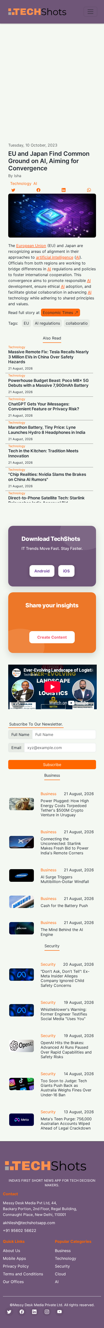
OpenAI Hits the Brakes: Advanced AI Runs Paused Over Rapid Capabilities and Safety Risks (66, 1049)
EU (26, 323)
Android (42, 571)
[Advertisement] (52, 78)
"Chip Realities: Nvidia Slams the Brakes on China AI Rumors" (47, 477)
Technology (20, 183)
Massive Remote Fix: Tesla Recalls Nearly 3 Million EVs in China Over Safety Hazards (48, 356)
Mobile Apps (14, 1258)
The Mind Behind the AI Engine (62, 932)
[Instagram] (47, 1311)
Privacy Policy (16, 1266)
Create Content (52, 637)
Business (48, 793)
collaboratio (77, 323)
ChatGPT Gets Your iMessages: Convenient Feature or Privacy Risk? (43, 406)
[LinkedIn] (64, 190)
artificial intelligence (54, 257)
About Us (11, 1250)
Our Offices (13, 1281)
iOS (66, 571)
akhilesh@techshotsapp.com (29, 1222)
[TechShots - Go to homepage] (37, 12)
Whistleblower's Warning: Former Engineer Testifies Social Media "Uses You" (64, 1014)
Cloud (60, 1273)
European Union (31, 245)
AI (35, 183)
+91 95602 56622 (19, 1230)
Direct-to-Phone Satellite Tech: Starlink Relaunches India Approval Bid (46, 500)
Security (48, 964)
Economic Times (58, 312)
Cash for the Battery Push (64, 905)
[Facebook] (38, 190)
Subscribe (52, 764)
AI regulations (47, 323)
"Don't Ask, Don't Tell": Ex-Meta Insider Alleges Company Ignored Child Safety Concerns (65, 978)
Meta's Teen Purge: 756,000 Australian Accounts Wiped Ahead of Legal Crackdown (66, 1123)
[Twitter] (13, 190)
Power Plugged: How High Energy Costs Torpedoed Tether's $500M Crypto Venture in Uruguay (65, 807)
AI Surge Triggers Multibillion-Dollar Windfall (65, 879)
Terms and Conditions (23, 1273)
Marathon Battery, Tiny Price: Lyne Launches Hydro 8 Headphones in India (46, 430)
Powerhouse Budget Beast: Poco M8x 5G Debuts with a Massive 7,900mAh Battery (48, 383)
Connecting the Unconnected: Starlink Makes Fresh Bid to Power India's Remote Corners (65, 845)
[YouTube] (59, 1311)
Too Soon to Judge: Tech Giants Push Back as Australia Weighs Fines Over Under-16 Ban (66, 1087)
